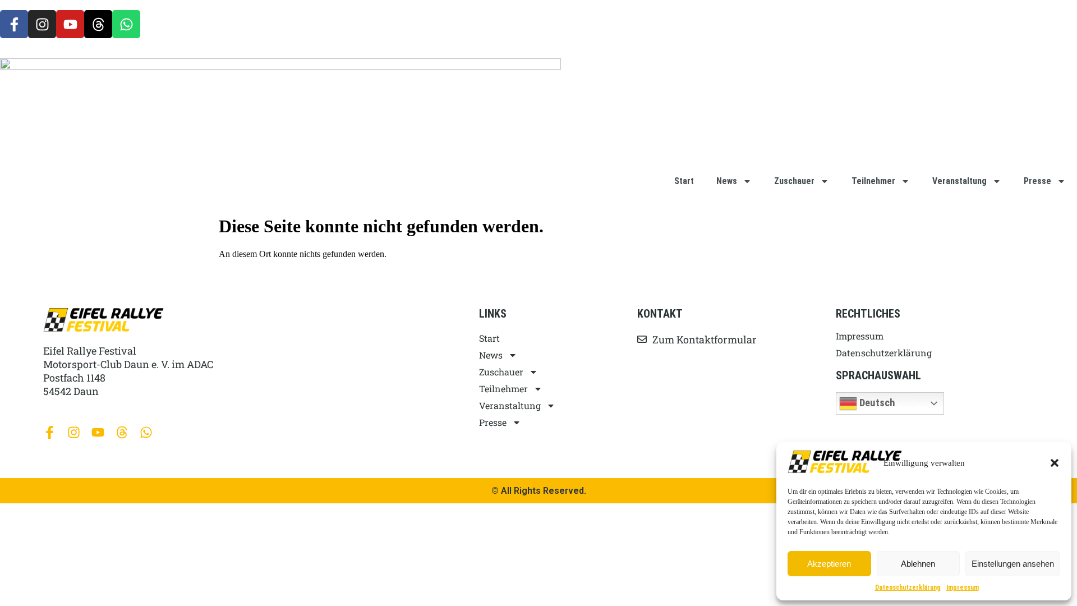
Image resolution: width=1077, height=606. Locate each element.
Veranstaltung (959, 181)
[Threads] (98, 24)
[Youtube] (70, 24)
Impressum (962, 587)
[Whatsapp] (126, 24)
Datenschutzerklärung (908, 587)
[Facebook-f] (14, 24)
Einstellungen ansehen (1013, 563)
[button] (1054, 463)
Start (684, 181)
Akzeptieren (829, 563)
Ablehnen (918, 563)
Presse (1037, 181)
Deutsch (876, 402)
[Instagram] (42, 24)
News (726, 181)
